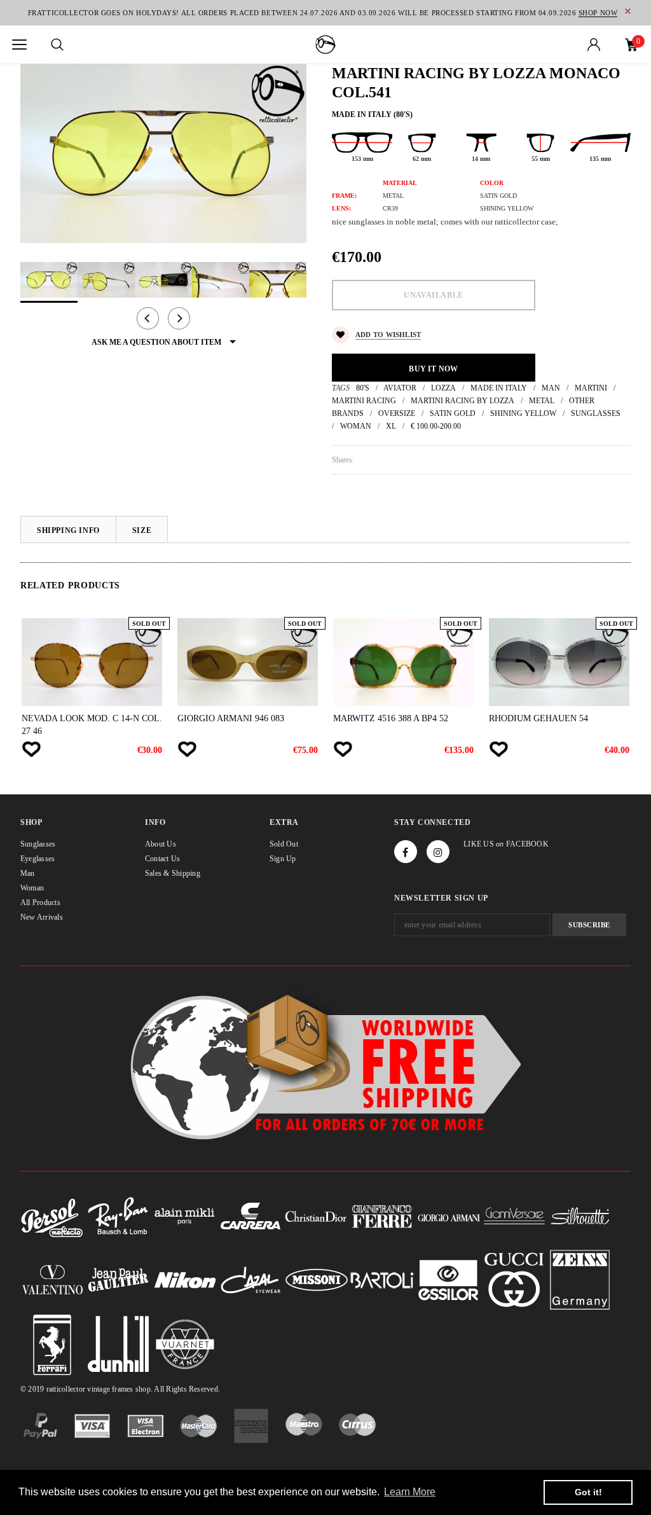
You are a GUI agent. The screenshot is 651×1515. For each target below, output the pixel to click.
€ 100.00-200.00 (436, 426)
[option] (163, 153)
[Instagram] (438, 851)
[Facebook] (405, 851)
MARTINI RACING (364, 400)
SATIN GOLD (453, 413)
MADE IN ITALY (498, 388)
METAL (541, 400)
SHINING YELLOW (523, 413)
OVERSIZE (396, 413)
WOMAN (355, 426)
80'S (362, 388)
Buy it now (433, 368)
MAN (551, 388)
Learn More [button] (409, 1491)
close (628, 11)
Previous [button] (148, 318)
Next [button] (179, 318)
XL (391, 426)
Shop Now (598, 13)
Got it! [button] (588, 1492)
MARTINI (591, 388)
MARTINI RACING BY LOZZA (462, 400)
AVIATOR (399, 388)
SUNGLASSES (595, 413)
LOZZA (443, 388)
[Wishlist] (31, 749)
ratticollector (65, 1389)
